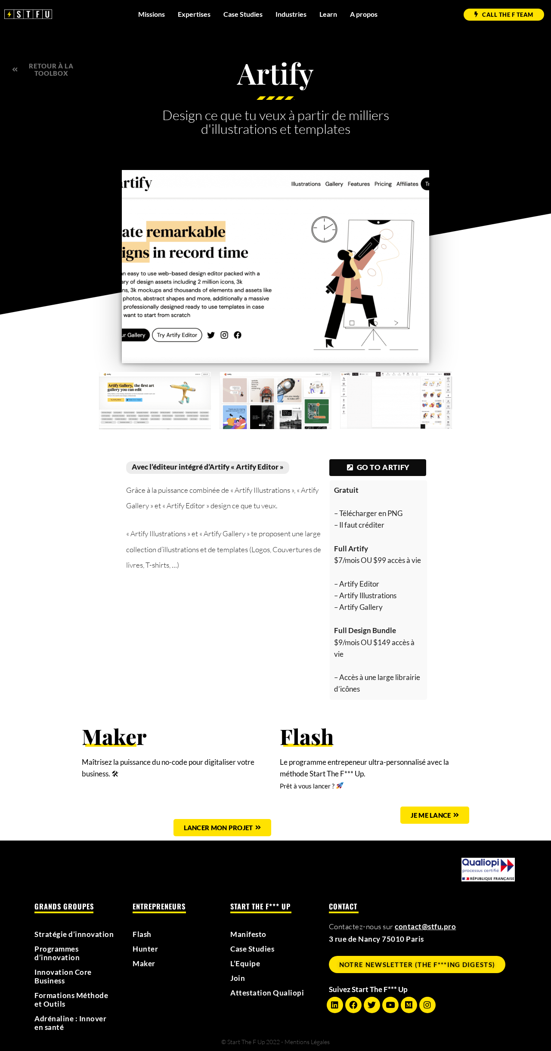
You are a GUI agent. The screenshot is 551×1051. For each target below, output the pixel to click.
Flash (142, 934)
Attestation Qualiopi (267, 993)
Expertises (194, 14)
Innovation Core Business (63, 976)
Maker (144, 963)
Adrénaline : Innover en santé (70, 1023)
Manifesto (248, 934)
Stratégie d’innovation (74, 934)
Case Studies (243, 14)
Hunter (145, 949)
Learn (328, 14)
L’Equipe (245, 963)
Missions (151, 14)
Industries (291, 14)
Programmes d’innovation (57, 953)
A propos (364, 14)
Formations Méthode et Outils (71, 999)
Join (237, 978)
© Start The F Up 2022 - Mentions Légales (275, 1041)
